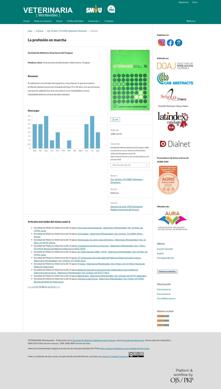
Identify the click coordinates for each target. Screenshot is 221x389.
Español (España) (165, 249)
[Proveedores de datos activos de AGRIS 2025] (168, 193)
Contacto (109, 21)
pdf (116, 119)
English (160, 253)
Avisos (59, 21)
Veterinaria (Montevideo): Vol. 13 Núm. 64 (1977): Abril (83, 272)
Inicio (30, 31)
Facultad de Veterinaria (133, 340)
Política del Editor (75, 21)
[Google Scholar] (179, 45)
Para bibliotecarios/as (166, 298)
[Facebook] (170, 45)
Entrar (195, 2)
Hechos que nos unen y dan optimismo (96, 239)
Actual (26, 21)
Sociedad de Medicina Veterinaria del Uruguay (94, 340)
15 (54, 287)
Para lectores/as (164, 289)
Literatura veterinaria (88, 278)
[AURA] (172, 231)
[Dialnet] (175, 152)
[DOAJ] (175, 68)
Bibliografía (83, 275)
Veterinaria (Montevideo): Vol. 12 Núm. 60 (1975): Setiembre (118, 275)
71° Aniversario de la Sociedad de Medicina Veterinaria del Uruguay (109, 257)
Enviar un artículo (167, 271)
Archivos (39, 31)
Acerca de (93, 21)
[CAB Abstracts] (175, 83)
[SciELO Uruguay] (173, 107)
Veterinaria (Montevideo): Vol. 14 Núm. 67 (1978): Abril (60, 260)
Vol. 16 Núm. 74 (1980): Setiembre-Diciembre (67, 31)
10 (40, 287)
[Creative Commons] (136, 356)
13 (49, 287)
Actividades (83, 233)
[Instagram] (161, 45)
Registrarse (184, 2)
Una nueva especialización (90, 227)
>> (59, 287)
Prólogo (82, 263)
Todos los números (43, 21)
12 (46, 287)
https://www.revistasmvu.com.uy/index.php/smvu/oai (124, 348)
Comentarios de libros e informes (93, 245)
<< (29, 287)
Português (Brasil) (165, 258)
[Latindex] (173, 130)
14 (51, 287)
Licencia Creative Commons (115, 356)
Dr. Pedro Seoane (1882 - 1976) (92, 251)
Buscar (192, 21)
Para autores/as (164, 294)
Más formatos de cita (122, 165)
